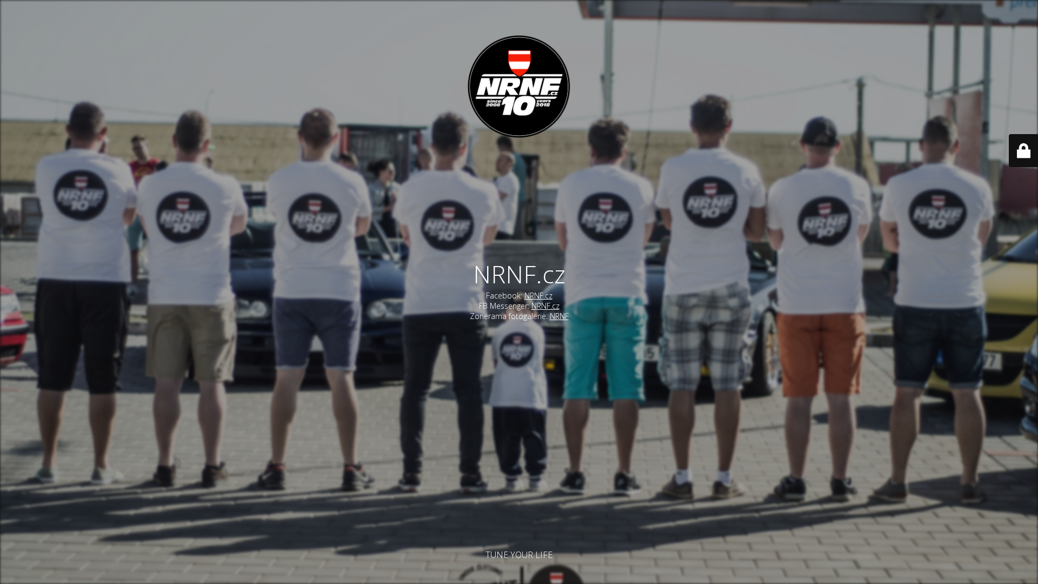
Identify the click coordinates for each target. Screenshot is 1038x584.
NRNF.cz (538, 295)
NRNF (559, 316)
